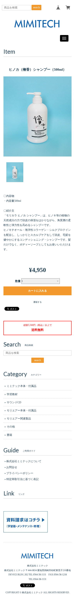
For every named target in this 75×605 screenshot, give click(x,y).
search (36, 7)
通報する (37, 302)
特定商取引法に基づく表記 (22, 479)
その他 (11, 426)
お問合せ (11, 467)
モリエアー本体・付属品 (21, 410)
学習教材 (12, 394)
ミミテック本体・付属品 (21, 386)
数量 (18, 281)
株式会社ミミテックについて (23, 461)
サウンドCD (14, 402)
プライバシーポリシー (19, 473)
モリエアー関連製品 (19, 418)
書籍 (9, 434)
